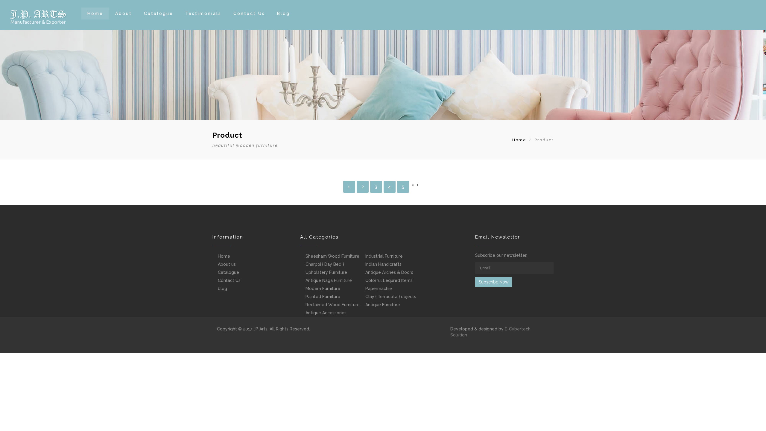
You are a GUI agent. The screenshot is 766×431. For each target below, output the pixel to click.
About (123, 13)
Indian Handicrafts (383, 264)
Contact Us (249, 13)
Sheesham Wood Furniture (332, 256)
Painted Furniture (323, 296)
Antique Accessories (326, 312)
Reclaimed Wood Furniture (333, 304)
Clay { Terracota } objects (390, 296)
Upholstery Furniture (326, 272)
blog (222, 288)
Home (95, 13)
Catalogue (158, 13)
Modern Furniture (323, 288)
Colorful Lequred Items (389, 280)
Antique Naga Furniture (329, 280)
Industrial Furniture (384, 256)
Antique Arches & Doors (389, 272)
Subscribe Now (493, 282)
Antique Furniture (382, 304)
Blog (283, 13)
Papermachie (378, 288)
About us (227, 264)
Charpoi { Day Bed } (325, 264)
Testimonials (203, 13)
